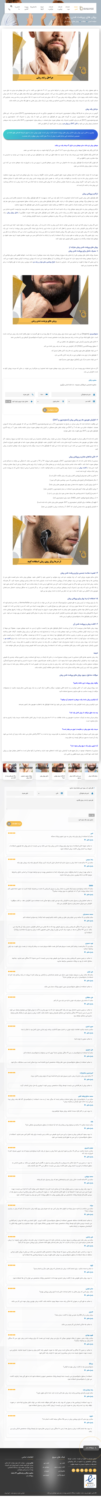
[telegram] (90, 1470)
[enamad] (90, 1481)
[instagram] (82, 1470)
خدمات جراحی (51, 8)
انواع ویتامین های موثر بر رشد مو (44, 262)
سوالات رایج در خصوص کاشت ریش (26, 777)
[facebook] (94, 1470)
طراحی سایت (20, 1493)
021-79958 (29, 1476)
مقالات (83, 21)
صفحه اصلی (76, 8)
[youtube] (77, 1470)
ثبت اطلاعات (16, 823)
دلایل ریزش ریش (12, 212)
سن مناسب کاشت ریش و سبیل (75, 777)
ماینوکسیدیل (94, 334)
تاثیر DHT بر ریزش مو (70, 123)
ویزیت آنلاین (26, 8)
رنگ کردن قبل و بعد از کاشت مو (10, 777)
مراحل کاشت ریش (93, 776)
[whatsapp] (86, 1470)
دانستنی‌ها (33, 7)
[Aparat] (73, 1470)
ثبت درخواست (52, 410)
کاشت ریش (83, 468)
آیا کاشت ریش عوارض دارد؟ (59, 777)
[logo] (86, 8)
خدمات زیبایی (60, 8)
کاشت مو (8, 638)
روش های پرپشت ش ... (71, 21)
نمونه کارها (41, 8)
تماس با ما (17, 8)
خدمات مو (67, 8)
